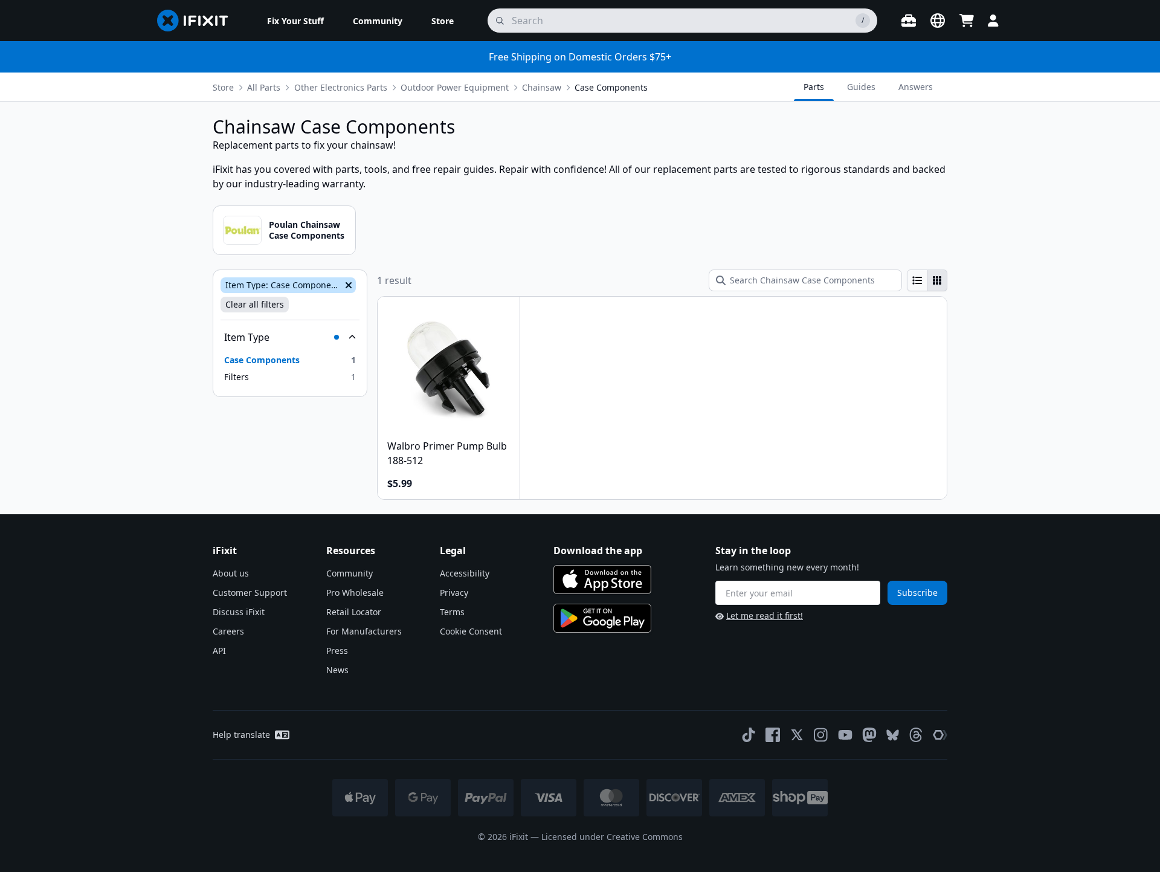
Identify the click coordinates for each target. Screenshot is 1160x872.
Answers (915, 86)
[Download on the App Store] (602, 579)
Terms (452, 612)
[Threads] (916, 735)
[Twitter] (797, 735)
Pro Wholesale (355, 592)
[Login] (993, 20)
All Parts (263, 87)
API (219, 650)
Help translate (241, 734)
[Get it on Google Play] (602, 618)
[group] (927, 280)
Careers (228, 631)
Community (349, 573)
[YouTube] (845, 735)
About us (231, 573)
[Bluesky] (892, 735)
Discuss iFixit (239, 612)
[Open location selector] (938, 20)
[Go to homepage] (197, 20)
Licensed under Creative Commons (612, 836)
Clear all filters (254, 304)
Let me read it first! (764, 615)
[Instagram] (821, 735)
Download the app (597, 550)
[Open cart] (967, 20)
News (337, 670)
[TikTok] (748, 735)
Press (337, 650)
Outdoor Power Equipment (455, 87)
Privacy (454, 592)
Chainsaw (541, 87)
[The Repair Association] (940, 735)
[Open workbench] (909, 20)
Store (223, 87)
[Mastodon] (869, 735)
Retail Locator (353, 612)
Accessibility (464, 573)
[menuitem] (295, 20)
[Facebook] (772, 735)
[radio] (917, 280)
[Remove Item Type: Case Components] (347, 285)
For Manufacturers (364, 631)
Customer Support (250, 592)
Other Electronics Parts (340, 87)
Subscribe (917, 592)
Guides (861, 86)
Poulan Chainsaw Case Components (306, 230)
